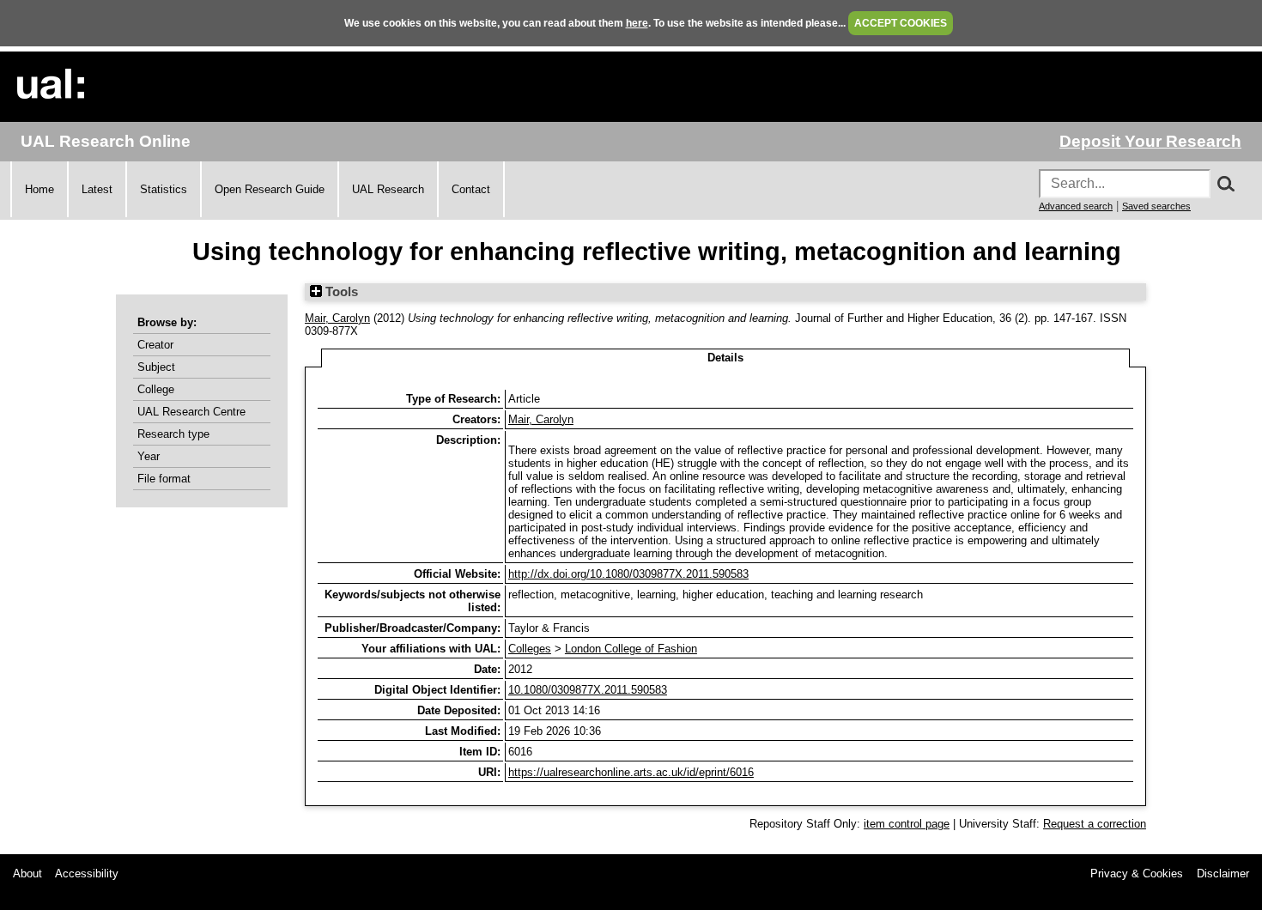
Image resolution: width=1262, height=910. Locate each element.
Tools (340, 292)
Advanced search (1076, 206)
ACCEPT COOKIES (900, 23)
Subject (156, 367)
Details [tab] (725, 357)
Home (39, 189)
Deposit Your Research (1150, 141)
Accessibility (86, 873)
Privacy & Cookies (1136, 873)
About (27, 873)
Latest (97, 189)
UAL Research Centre (191, 411)
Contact (471, 189)
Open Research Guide (270, 189)
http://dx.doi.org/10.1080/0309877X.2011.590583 (628, 573)
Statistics (163, 189)
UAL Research (388, 189)
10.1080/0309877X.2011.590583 (587, 689)
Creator (155, 344)
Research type (173, 434)
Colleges (529, 648)
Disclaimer (1223, 873)
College (155, 389)
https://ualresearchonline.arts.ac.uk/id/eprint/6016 (631, 772)
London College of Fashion (631, 648)
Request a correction (1094, 823)
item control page (907, 823)
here (637, 23)
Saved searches (1156, 206)
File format (164, 478)
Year (148, 456)
